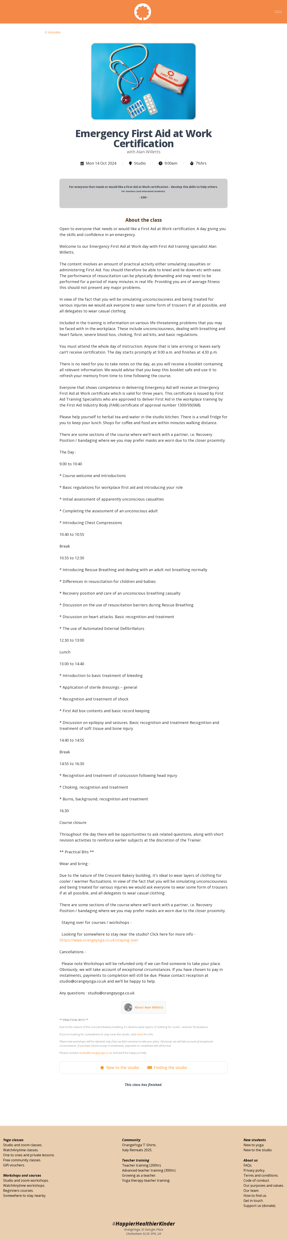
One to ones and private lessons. (29, 1155)
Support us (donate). (260, 1205)
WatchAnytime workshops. (24, 1185)
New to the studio (121, 1067)
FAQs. (248, 1165)
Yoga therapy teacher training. (146, 1180)
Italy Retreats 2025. (137, 1150)
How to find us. (255, 1195)
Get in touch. (253, 1200)
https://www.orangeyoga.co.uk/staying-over (99, 940)
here (140, 1034)
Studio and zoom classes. (22, 1145)
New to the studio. (258, 1150)
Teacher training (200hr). (141, 1165)
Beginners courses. (18, 1190)
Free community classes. (22, 1160)
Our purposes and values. (264, 1185)
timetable (54, 32)
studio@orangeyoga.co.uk (95, 1053)
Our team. (251, 1190)
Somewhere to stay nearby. (24, 1195)
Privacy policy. (254, 1170)
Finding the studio (169, 1067)
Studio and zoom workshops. (26, 1180)
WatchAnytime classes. (20, 1150)
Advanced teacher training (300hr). (149, 1170)
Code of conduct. (257, 1180)
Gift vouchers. (14, 1165)
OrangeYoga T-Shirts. (139, 1145)
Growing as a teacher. (139, 1175)
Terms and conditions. (261, 1175)
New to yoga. (254, 1145)
